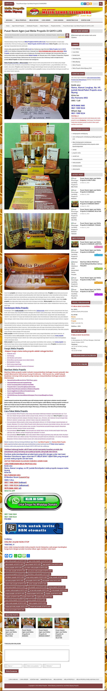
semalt (74, 149)
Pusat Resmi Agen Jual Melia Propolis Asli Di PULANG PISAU (34, 3)
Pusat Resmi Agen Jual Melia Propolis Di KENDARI (90, 251)
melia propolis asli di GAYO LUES (37, 587)
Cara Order (46, 20)
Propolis (17, 67)
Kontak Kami (85, 20)
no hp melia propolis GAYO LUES (39, 590)
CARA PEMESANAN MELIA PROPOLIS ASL (20, 464)
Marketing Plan (72, 20)
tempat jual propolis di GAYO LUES (40, 606)
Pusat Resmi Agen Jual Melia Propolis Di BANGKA (27, 633)
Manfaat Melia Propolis (15, 369)
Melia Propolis (21, 20)
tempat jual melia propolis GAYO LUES (16, 606)
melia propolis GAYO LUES (57, 587)
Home (8, 26)
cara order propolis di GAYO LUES (15, 571)
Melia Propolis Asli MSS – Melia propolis (16, 62)
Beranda (9, 20)
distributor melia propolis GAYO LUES (39, 574)
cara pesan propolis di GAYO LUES (15, 574)
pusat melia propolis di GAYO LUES (15, 600)
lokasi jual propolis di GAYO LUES (15, 587)
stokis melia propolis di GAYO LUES (15, 603)
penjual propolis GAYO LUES (35, 593)
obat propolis (76, 169)
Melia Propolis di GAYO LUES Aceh (35, 42)
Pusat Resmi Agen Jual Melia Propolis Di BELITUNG (11, 633)
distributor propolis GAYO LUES (14, 577)
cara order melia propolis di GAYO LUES (36, 567)
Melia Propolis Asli (55, 49)
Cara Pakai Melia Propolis (16, 411)
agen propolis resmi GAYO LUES (52, 564)
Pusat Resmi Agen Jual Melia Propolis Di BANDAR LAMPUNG (91, 243)
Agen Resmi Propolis (18, 26)
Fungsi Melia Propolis (14, 348)
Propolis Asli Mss (56, 26)
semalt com (76, 156)
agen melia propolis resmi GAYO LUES (40, 561)
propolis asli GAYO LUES (12, 597)
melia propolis (19, 310)
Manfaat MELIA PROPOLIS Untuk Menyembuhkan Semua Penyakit (91, 264)
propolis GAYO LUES (28, 597)
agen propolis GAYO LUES (33, 564)
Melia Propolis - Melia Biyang (47, 685)
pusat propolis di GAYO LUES (36, 600)
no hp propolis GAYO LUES (59, 590)
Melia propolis (48, 301)
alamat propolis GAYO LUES (13, 567)
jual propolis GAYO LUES (32, 580)
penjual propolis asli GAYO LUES (15, 593)
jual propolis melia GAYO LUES (51, 580)
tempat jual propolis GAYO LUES (14, 610)
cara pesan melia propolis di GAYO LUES (39, 571)
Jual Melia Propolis (43, 442)
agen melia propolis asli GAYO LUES (16, 561)
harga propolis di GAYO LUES (57, 577)
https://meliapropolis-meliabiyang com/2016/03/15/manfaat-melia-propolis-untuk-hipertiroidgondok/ (86, 144)
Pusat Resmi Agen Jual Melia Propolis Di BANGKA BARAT (44, 633)
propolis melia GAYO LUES (44, 597)
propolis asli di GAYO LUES (53, 593)
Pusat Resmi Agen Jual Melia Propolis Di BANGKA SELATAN (61, 634)
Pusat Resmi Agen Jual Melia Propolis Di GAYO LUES (33, 30)
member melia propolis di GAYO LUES (16, 590)
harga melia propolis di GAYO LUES (36, 577)
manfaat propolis (77, 166)
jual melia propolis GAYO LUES (14, 580)
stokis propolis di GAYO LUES (37, 603)
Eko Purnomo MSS (14, 35)
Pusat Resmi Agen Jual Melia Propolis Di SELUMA (90, 290)
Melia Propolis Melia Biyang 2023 (82, 68)
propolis (39, 69)
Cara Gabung (58, 20)
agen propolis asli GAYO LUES (14, 564)
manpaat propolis (77, 159)
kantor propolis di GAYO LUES (37, 584)
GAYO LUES (24, 49)
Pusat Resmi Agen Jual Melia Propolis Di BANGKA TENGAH (90, 224)
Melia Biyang (33, 20)
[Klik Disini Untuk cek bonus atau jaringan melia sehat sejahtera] (87, 37)
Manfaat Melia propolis (13, 372)
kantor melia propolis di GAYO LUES (16, 584)
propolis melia (77, 153)
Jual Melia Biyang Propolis (71, 685)
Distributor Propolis (32, 26)
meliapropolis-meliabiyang (80, 133)
